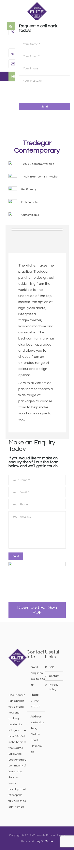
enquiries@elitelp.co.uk (38, 679)
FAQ (51, 667)
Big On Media (44, 841)
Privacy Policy (53, 687)
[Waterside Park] (37, 12)
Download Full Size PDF (37, 610)
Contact (54, 676)
